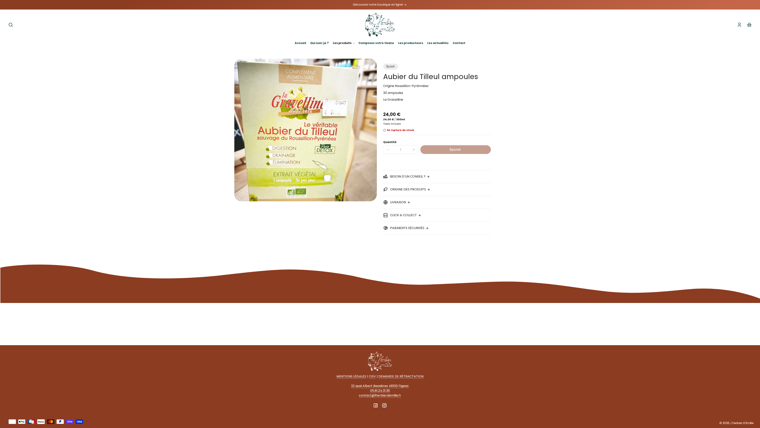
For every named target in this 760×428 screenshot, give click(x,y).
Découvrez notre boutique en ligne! (378, 5)
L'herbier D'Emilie (742, 423)
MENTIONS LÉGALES (351, 376)
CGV (372, 376)
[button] (10, 24)
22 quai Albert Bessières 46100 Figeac (380, 386)
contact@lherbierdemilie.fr (380, 395)
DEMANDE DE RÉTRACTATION (401, 376)
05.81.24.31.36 (380, 390)
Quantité (389, 142)
